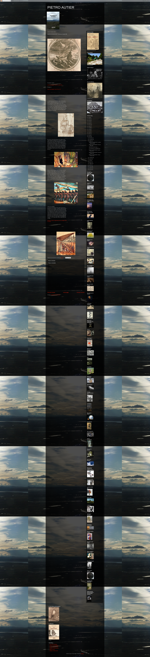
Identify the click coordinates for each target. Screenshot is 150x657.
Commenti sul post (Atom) (55, 294)
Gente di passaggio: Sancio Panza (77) (54, 89)
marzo (90, 166)
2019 (89, 127)
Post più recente (51, 292)
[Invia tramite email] (65, 257)
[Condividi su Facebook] (69, 257)
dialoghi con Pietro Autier (54, 650)
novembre (91, 139)
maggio (90, 163)
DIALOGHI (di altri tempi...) (93, 147)
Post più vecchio (80, 292)
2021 (89, 124)
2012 (89, 171)
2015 (89, 133)
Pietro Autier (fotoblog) (53, 644)
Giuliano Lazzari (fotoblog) (54, 645)
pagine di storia (52, 649)
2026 (89, 117)
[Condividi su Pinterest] (70, 257)
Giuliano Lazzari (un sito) (54, 646)
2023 (89, 121)
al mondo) (49, 221)
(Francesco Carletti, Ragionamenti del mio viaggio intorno (57, 220)
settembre (91, 157)
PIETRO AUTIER (60, 7)
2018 (89, 129)
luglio (90, 160)
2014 (89, 135)
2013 (89, 136)
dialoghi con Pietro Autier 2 (54, 648)
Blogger (82, 653)
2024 (89, 120)
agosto (90, 159)
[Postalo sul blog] (67, 257)
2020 (89, 126)
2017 (89, 130)
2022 (89, 123)
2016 (89, 132)
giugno (90, 162)
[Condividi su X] (68, 257)
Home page (66, 292)
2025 (89, 118)
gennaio (90, 169)
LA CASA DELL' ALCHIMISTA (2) (94, 148)
